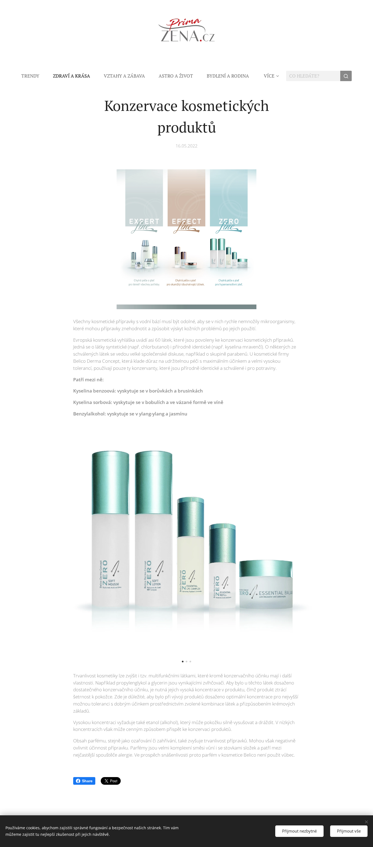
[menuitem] (33, 76)
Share (87, 781)
